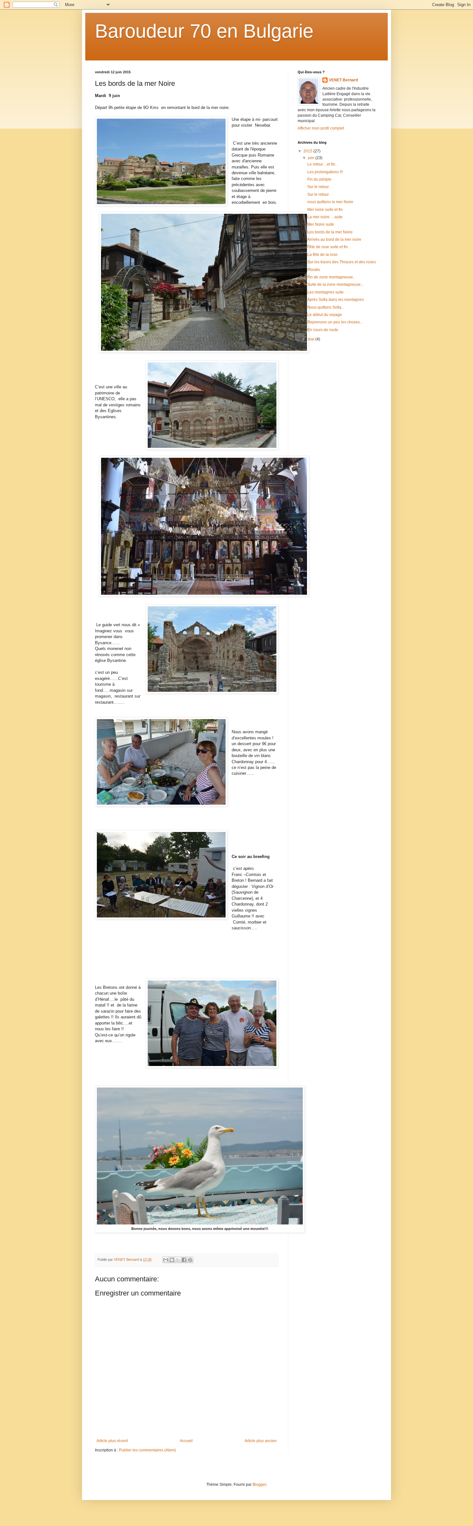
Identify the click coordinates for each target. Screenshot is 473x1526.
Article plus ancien (261, 1441)
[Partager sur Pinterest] (190, 1260)
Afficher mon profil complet (321, 128)
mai (311, 339)
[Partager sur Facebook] (184, 1260)
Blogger (259, 1484)
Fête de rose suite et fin (327, 247)
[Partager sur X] (178, 1260)
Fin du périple (319, 179)
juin (311, 158)
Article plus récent (112, 1441)
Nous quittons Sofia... (325, 307)
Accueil (186, 1441)
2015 (308, 151)
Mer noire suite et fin (325, 209)
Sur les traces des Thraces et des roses (341, 262)
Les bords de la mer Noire (330, 232)
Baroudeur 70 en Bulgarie (204, 31)
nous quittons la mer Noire (330, 202)
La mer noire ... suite (325, 217)
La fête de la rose (322, 254)
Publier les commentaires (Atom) (147, 1450)
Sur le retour (318, 187)
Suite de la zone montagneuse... (335, 284)
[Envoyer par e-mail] (165, 1260)
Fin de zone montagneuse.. (331, 277)
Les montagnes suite (325, 292)
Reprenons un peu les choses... (335, 322)
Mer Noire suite (320, 224)
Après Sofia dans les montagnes (335, 299)
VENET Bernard (343, 80)
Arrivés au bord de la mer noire (334, 239)
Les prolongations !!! (325, 172)
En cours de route (322, 330)
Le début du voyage (324, 314)
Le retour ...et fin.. (322, 164)
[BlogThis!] (172, 1260)
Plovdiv (313, 269)
